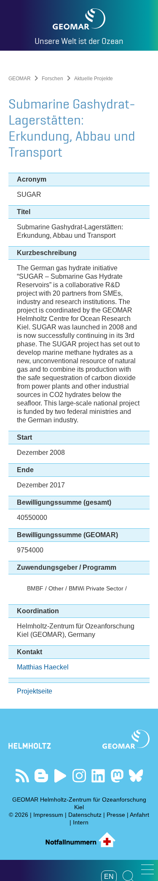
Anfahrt (139, 814)
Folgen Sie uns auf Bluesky (136, 775)
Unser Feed (22, 775)
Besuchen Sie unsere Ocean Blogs (41, 775)
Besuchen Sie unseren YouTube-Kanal (60, 775)
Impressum (48, 814)
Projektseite (34, 691)
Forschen (52, 79)
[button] (147, 869)
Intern (80, 822)
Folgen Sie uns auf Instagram (79, 775)
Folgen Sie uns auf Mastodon (117, 775)
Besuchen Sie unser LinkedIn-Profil (98, 775)
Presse (116, 814)
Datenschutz (85, 814)
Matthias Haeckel (43, 667)
